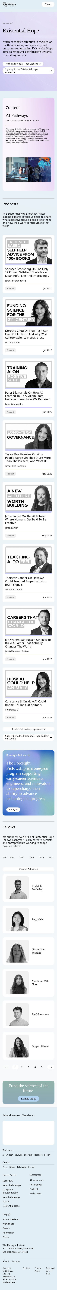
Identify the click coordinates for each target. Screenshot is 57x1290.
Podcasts (34, 1189)
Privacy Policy (38, 1269)
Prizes (6, 1237)
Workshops (8, 1223)
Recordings (36, 1184)
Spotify (47, 1155)
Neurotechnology (12, 1185)
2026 (12, 857)
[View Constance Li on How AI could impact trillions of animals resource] (28, 695)
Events (31, 1167)
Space (6, 1201)
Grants (12, 1167)
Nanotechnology (11, 1197)
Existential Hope (11, 1205)
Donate (16, 1261)
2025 (22, 857)
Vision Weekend (11, 1219)
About (6, 1261)
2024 (31, 857)
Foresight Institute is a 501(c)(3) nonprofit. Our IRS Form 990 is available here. (9, 1275)
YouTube (18, 1155)
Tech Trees (35, 1193)
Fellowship (21, 1167)
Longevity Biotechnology (10, 1191)
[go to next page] (50, 1067)
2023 (41, 857)
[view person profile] (41, 888)
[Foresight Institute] (9, 4)
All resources (37, 1180)
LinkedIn (9, 1155)
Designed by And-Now (50, 1271)
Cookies (26, 1268)
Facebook (38, 1155)
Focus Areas (7, 23)
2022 (51, 857)
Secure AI (8, 1180)
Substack (28, 1155)
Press (5, 1167)
